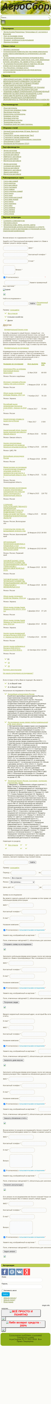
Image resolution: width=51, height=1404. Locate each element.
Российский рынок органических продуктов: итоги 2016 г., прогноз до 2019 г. (15, 407)
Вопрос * (19, 270)
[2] (9, 663)
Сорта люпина (9, 210)
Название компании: (11, 925)
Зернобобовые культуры (13, 120)
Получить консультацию (12, 670)
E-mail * (31, 261)
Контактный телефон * (37, 255)
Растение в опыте (11, 223)
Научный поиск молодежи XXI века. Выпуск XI (21, 131)
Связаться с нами (25, 1337)
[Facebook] (4, 1272)
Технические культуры (12, 122)
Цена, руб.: (7, 887)
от (13, 887)
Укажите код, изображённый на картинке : (19, 935)
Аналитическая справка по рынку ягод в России (13, 420)
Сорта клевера (9, 208)
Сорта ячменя (9, 189)
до (40, 887)
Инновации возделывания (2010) (16, 143)
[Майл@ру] (12, 1272)
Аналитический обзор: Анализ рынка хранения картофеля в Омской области (15, 432)
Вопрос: (6, 1161)
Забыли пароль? (10, 1298)
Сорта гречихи (9, 212)
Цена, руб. (43, 364)
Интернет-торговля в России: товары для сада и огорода (14, 383)
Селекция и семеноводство (14, 221)
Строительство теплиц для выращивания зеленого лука (14, 530)
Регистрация (8, 1302)
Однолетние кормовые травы (15, 110)
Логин (4, 1277)
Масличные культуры (12, 112)
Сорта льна (8, 195)
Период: (6, 873)
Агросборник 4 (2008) (12, 141)
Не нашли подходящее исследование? (18, 673)
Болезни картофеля (11, 155)
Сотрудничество (17, 1335)
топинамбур (14, 310)
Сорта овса (8, 206)
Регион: (6, 882)
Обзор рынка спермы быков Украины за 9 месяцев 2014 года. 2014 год (14, 622)
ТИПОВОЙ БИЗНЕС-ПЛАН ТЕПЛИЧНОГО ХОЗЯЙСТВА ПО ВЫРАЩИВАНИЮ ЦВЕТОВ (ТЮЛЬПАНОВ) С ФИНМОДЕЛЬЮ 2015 (15, 583)
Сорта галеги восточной (13, 197)
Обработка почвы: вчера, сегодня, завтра (19, 225)
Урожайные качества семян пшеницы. (18, 124)
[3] (9, 666)
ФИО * (31, 248)
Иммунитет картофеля (12, 157)
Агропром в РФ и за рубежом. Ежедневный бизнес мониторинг (14, 371)
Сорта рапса (8, 201)
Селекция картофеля (12, 153)
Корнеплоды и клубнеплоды (14, 114)
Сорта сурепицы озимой (13, 191)
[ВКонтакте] (19, 1272)
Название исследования (13, 364)
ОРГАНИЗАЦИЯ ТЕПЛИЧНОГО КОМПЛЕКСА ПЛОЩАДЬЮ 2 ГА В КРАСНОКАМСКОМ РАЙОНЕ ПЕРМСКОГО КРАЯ (14, 546)
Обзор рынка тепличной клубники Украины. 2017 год (14, 394)
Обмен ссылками (33, 1335)
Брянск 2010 (8, 133)
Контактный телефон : (12, 912)
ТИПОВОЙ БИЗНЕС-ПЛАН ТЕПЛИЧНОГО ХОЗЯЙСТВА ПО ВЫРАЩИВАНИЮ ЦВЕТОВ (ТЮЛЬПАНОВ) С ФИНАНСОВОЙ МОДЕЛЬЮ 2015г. (15, 565)
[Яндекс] (26, 1272)
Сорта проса (8, 193)
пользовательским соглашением (31, 277)
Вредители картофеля (12, 161)
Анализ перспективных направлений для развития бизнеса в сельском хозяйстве (15, 445)
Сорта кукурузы (10, 183)
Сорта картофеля (10, 185)
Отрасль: (6, 878)
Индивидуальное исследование (16, 348)
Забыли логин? (9, 1300)
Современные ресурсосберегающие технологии (22, 139)
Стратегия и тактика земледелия (16, 137)
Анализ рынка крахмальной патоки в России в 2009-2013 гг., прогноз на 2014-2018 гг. (14, 635)
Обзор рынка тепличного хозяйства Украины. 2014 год (14, 597)
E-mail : (6, 918)
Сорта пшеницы (10, 203)
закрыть (46, 105)
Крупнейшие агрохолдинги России (21, 694)
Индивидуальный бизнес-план (16, 330)
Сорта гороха (9, 214)
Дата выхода (32, 364)
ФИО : (5, 905)
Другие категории (10, 151)
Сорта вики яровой (11, 199)
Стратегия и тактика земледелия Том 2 (19, 135)
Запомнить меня (10, 1290)
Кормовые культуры (11, 116)
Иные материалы (10, 108)
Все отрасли (13, 313)
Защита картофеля (11, 159)
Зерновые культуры (11, 118)
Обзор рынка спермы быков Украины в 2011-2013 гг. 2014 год (14, 609)
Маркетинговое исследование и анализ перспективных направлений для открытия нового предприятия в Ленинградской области (15, 491)
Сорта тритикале (10, 187)
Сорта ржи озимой (11, 181)
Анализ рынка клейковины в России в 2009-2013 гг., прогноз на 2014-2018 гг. (14, 648)
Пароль (4, 1284)
